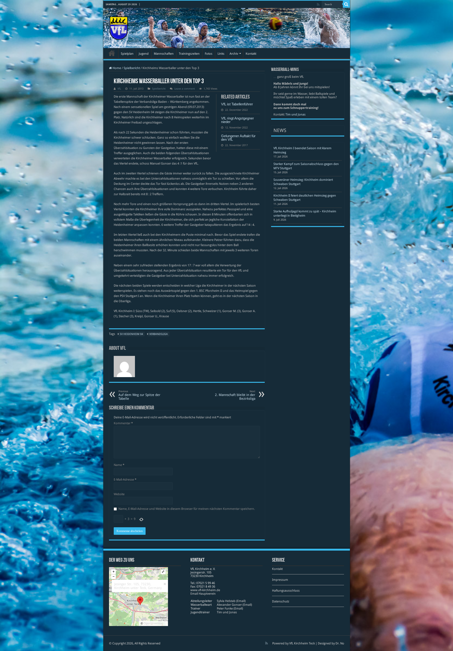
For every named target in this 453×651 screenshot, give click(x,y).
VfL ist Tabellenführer (237, 104)
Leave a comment (184, 88)
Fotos (208, 53)
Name (119, 465)
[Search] (346, 4)
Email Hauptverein (203, 593)
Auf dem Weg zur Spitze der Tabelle (139, 395)
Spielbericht (132, 68)
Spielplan (127, 53)
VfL (119, 88)
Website (119, 494)
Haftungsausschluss (286, 590)
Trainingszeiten (189, 53)
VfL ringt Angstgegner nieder (237, 120)
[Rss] (318, 4)
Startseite (112, 53)
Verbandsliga (158, 334)
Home (116, 68)
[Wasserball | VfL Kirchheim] (118, 27)
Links (221, 53)
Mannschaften (164, 53)
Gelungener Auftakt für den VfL (238, 137)
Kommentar (123, 423)
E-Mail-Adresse (125, 479)
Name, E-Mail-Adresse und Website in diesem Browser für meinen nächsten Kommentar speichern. (186, 509)
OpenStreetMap (153, 623)
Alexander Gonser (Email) (234, 604)
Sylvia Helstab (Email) (231, 601)
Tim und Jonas (295, 114)
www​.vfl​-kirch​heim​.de (205, 590)
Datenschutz (280, 601)
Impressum (280, 579)
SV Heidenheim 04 (131, 334)
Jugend (144, 53)
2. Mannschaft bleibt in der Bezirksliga (235, 395)
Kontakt (251, 53)
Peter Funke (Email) (230, 608)
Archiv (234, 53)
